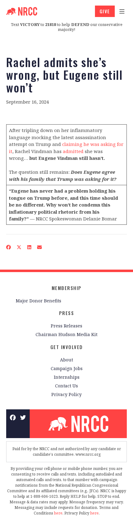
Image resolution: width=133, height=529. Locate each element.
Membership (67, 287)
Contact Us (66, 386)
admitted (73, 151)
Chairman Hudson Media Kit (66, 334)
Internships (66, 377)
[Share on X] (19, 247)
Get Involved (66, 346)
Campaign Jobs (67, 368)
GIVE (105, 11)
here (58, 513)
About (66, 360)
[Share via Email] (39, 247)
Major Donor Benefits (38, 301)
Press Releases (66, 326)
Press (66, 312)
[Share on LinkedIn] (29, 247)
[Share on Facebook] (8, 247)
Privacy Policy (66, 394)
